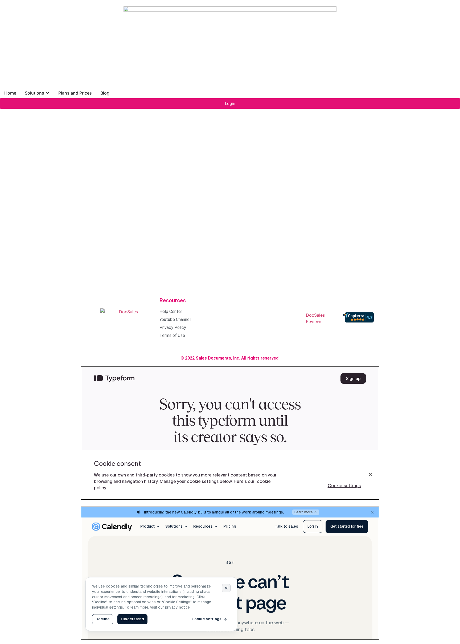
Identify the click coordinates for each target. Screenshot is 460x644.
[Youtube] (282, 317)
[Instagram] (250, 317)
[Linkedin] (266, 317)
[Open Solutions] (48, 93)
